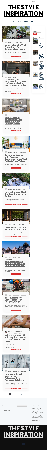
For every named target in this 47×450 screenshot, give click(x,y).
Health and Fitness (15, 79)
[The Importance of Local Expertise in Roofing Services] (16, 286)
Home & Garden (22, 189)
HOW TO (13, 21)
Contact (4, 405)
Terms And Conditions (6, 410)
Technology (23, 371)
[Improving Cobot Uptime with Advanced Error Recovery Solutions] (16, 362)
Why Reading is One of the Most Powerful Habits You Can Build (16, 83)
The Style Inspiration (23, 10)
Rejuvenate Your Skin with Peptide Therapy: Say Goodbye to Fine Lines (16, 338)
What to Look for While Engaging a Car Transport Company (16, 47)
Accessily (11, 331)
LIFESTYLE (32, 21)
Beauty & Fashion (9, 333)
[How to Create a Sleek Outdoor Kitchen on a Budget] (16, 180)
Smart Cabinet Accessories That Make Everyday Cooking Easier (13, 120)
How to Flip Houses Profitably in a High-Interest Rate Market (15, 263)
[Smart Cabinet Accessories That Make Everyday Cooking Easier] (16, 106)
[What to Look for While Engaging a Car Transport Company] (16, 33)
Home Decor (23, 152)
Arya (10, 42)
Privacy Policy (5, 408)
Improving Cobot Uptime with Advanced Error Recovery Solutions (14, 377)
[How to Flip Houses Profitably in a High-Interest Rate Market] (16, 249)
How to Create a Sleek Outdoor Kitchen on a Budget (15, 194)
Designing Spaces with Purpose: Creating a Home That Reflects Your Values (16, 158)
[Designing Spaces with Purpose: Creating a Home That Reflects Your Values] (16, 143)
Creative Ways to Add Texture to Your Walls (15, 228)
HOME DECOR (26, 21)
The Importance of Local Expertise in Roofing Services (14, 299)
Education (8, 79)
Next (21, 394)
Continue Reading (16, 56)
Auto (21, 42)
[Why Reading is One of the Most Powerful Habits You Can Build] (16, 68)
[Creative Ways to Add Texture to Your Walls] (16, 216)
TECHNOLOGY (19, 21)
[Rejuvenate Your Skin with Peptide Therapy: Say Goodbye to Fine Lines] (16, 322)
